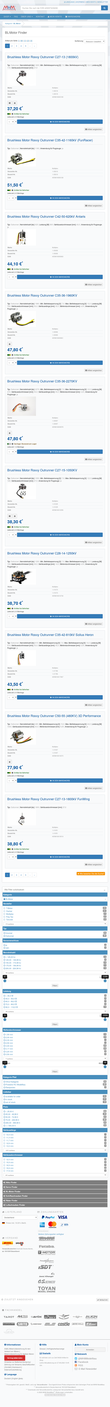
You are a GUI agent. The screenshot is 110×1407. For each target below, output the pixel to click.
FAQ (16, 16)
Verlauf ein (103, 1300)
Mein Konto (91, 2)
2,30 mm (56, 1040)
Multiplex (56, 914)
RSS (80, 1365)
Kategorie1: (13, 23)
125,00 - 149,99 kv (56, 959)
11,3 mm (56, 1137)
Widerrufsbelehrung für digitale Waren (19, 1354)
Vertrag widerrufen (14, 1358)
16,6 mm (56, 1168)
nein (56, 947)
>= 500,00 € (56, 1125)
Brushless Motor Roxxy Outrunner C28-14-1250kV (41, 553)
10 (21, 40)
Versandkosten (42, 1384)
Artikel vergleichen (94, 129)
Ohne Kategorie (56, 1081)
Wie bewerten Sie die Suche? (91, 873)
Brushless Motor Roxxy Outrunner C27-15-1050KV (42, 470)
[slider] (4, 980)
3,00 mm (56, 1045)
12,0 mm (56, 1159)
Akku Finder (11, 1182)
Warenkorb (73, 16)
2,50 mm (56, 1043)
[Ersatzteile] (9, 103)
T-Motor (56, 908)
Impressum (16, 1367)
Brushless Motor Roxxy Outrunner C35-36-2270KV (42, 381)
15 (25, 40)
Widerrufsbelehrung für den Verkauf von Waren (17, 1349)
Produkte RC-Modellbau (56, 1084)
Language (69, 2)
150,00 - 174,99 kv (56, 962)
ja (56, 945)
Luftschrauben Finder (15, 1205)
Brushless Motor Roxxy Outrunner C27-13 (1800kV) (42, 57)
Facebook (83, 1362)
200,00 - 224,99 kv (56, 968)
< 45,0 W (56, 995)
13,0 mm (56, 1146)
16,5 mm (56, 1165)
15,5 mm (56, 1162)
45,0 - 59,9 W (56, 998)
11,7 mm (56, 1140)
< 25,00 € (56, 1111)
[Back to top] (107, 1266)
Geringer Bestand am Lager (25, 444)
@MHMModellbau (87, 1358)
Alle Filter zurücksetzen (55, 889)
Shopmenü (80, 2)
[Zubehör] (14, 103)
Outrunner (56, 936)
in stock (56, 1099)
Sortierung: (79, 41)
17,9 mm (56, 1170)
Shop (7, 16)
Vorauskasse (43, 1231)
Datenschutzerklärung (12, 1369)
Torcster (56, 919)
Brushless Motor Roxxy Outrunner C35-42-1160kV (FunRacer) (50, 140)
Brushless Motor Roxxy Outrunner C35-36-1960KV (42, 295)
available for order (56, 1096)
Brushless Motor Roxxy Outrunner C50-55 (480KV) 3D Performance (54, 715)
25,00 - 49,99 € (56, 1114)
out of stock (56, 1102)
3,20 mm (56, 1051)
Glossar (43, 1348)
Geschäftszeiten (28, 1364)
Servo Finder (11, 1187)
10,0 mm (56, 1134)
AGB (6, 1348)
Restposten (56, 1087)
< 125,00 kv (56, 957)
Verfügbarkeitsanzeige (55, 1348)
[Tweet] (76, 1358)
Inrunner (56, 933)
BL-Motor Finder (12, 1191)
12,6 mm (56, 1143)
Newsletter (102, 2)
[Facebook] (76, 1362)
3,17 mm (56, 1048)
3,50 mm (56, 1054)
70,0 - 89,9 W (56, 1004)
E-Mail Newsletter (88, 1368)
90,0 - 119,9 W (56, 1007)
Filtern (55, 985)
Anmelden (90, 1349)
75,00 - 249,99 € (56, 1119)
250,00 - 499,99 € (56, 1122)
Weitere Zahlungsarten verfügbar (51, 1234)
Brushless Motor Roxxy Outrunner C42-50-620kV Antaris (46, 216)
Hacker (56, 911)
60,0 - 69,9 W (56, 1001)
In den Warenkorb (61, 121)
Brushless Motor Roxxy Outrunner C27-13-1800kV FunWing (48, 799)
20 (28, 40)
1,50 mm (56, 1034)
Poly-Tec (56, 916)
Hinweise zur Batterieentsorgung (17, 1362)
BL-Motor (56, 899)
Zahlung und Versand (12, 1364)
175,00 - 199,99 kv (56, 965)
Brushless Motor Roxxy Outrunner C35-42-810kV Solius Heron (50, 634)
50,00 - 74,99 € (56, 1117)
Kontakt (40, 16)
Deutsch (7, 1378)
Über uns (26, 16)
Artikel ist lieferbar (21, 113)
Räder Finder (11, 1200)
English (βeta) (17, 1378)
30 (31, 40)
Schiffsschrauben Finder (16, 1196)
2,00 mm (56, 1037)
